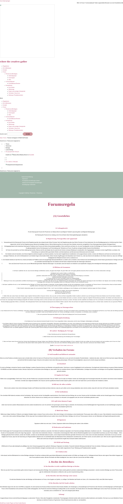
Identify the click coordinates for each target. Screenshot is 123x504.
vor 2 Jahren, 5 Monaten (12, 161)
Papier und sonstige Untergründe (17, 91)
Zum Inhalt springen (5, 1)
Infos (10, 79)
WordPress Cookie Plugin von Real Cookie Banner (13, 503)
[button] (61, 98)
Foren (4, 137)
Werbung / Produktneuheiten (16, 95)
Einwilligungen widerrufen (28, 184)
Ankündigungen (13, 75)
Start (1, 137)
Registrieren (6, 66)
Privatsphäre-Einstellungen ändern (31, 180)
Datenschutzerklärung (27, 176)
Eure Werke (12, 87)
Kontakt (5, 70)
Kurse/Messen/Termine (14, 83)
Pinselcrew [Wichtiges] (11, 73)
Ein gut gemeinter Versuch (12, 151)
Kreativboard (9, 85)
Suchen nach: (3, 134)
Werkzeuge (11, 89)
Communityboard (10, 81)
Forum (4, 72)
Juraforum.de (69, 345)
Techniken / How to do (14, 93)
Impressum (25, 178)
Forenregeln (12, 77)
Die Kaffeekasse (7, 68)
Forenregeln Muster (59, 345)
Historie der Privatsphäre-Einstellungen (32, 182)
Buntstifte (31, 154)
